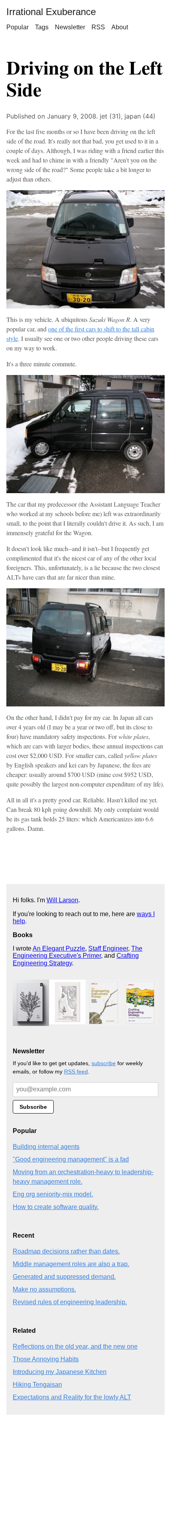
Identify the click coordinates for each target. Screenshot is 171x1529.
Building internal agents (46, 1146)
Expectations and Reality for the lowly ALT (72, 1397)
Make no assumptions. (44, 1289)
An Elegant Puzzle (59, 948)
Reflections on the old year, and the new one (75, 1346)
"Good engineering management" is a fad (71, 1159)
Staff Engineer (108, 948)
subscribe (103, 1063)
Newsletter (70, 27)
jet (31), (112, 116)
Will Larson (62, 900)
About (119, 27)
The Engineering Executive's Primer (77, 952)
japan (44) (139, 116)
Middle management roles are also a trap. (71, 1264)
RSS (98, 27)
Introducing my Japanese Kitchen (60, 1371)
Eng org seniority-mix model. (53, 1194)
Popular (17, 27)
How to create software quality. (56, 1207)
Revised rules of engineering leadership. (70, 1302)
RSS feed (76, 1071)
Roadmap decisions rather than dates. (66, 1251)
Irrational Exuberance (51, 11)
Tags (42, 27)
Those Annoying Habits (46, 1359)
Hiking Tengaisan (37, 1384)
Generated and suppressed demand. (64, 1276)
